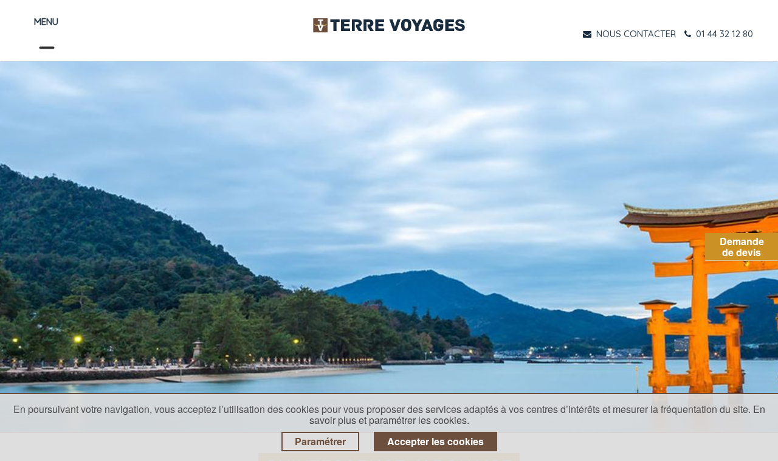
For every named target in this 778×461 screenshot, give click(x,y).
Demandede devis (742, 246)
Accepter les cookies (435, 441)
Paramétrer (320, 441)
